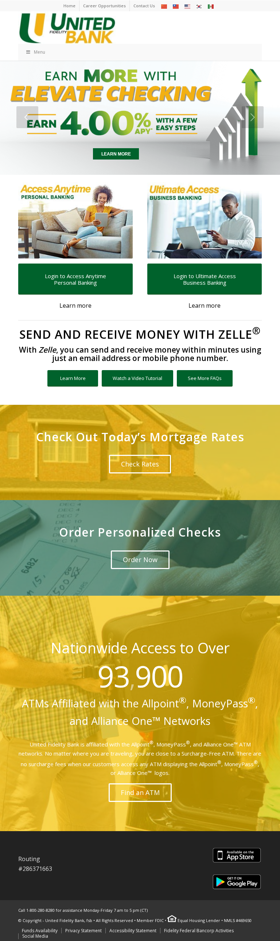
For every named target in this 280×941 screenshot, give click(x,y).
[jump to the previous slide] (27, 117)
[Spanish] (211, 6)
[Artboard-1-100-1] (204, 220)
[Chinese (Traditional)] (176, 6)
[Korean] (199, 6)
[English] (188, 6)
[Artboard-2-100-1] (75, 220)
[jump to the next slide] (253, 117)
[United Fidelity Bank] (67, 27)
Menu (39, 52)
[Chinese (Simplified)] (164, 6)
